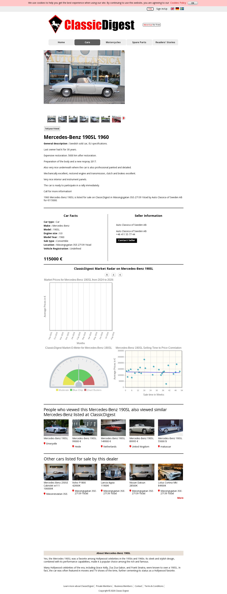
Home (61, 42)
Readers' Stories (165, 42)
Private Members (104, 586)
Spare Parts (139, 42)
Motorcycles (113, 42)
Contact (138, 586)
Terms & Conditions (154, 586)
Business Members (123, 586)
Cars (87, 42)
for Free (152, 24)
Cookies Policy (178, 2)
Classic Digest (91, 24)
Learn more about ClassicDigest (78, 586)
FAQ (150, 8)
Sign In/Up (161, 8)
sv (182, 8)
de (177, 8)
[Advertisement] (157, 80)
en (172, 8)
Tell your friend (52, 128)
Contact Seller (126, 240)
